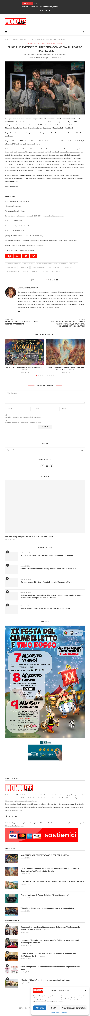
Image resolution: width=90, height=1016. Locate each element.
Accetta (40, 1008)
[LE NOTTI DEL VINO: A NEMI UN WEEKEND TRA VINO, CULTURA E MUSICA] (11, 885)
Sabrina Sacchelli (13, 271)
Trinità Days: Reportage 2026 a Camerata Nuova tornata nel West (47, 908)
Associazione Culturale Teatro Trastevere (52, 264)
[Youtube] (46, 11)
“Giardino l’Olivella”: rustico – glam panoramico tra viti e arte (45, 980)
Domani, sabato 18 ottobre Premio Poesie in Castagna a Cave (46, 582)
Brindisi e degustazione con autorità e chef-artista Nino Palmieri (47, 555)
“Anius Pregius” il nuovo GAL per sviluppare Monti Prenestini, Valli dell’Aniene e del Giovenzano (48, 955)
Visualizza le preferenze (74, 1008)
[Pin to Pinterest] (54, 280)
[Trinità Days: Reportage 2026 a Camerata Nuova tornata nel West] (11, 911)
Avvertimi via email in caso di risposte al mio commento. (23, 417)
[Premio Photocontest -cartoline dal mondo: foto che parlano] (11, 609)
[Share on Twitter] (52, 280)
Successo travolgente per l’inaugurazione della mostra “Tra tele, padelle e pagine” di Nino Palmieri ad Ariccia (51, 928)
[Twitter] (33, 256)
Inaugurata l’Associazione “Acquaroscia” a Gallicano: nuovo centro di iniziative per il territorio (50, 941)
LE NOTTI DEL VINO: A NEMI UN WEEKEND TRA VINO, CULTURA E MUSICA (52, 882)
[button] (86, 990)
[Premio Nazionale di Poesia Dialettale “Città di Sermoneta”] (11, 898)
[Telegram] (25, 256)
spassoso (25, 271)
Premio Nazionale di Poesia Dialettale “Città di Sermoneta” (45, 895)
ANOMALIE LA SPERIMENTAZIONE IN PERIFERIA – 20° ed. (45, 855)
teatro (45, 271)
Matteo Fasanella (55, 267)
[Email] (49, 11)
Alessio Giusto (28, 264)
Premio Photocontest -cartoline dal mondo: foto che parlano (45, 608)
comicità (73, 264)
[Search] (84, 32)
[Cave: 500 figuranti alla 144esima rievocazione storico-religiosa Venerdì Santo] (11, 970)
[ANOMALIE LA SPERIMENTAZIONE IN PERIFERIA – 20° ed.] (24, 352)
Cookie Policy (55, 1012)
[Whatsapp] (17, 256)
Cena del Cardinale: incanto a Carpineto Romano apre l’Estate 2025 (48, 569)
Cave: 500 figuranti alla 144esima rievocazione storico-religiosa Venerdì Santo (50, 968)
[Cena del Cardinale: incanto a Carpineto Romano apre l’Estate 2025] (11, 569)
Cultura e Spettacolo (19, 39)
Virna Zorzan (55, 271)
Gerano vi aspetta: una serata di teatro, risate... (40, 3)
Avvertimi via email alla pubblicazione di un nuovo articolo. (24, 423)
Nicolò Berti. (69, 267)
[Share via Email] (57, 280)
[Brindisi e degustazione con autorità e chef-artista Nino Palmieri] (11, 556)
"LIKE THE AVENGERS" (13, 264)
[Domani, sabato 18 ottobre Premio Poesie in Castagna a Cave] (11, 582)
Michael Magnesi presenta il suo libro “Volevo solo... (29, 536)
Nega (53, 1008)
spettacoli (35, 271)
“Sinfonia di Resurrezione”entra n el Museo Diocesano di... (44, 7)
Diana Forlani (11, 267)
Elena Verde (24, 267)
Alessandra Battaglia (42, 58)
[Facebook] (40, 11)
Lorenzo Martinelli (38, 267)
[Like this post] (48, 280)
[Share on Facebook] (50, 280)
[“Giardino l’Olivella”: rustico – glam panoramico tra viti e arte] (11, 983)
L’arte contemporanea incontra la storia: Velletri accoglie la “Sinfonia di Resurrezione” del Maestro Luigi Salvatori (50, 870)
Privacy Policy (64, 1012)
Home (7, 39)
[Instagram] (43, 11)
